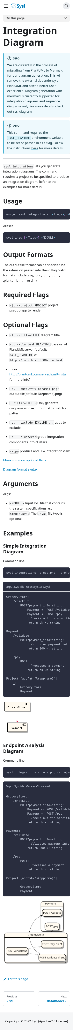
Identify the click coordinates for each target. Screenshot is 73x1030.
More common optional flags (24, 460)
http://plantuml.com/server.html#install (38, 374)
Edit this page (18, 979)
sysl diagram (22, 111)
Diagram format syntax (20, 469)
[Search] (66, 5)
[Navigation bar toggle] (6, 6)
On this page (15, 18)
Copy (64, 213)
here (34, 148)
